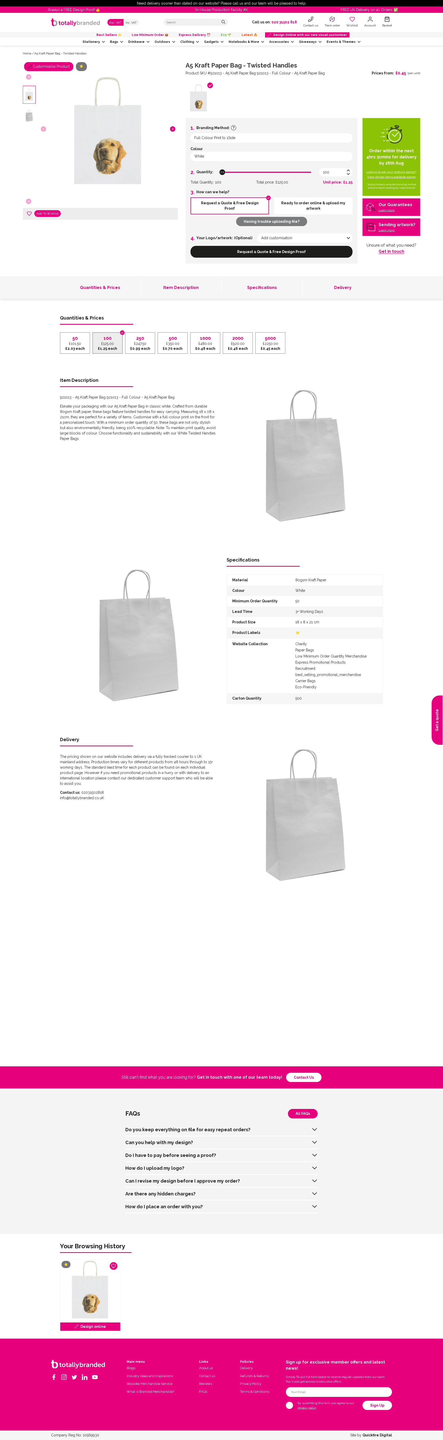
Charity (301, 644)
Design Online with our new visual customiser (310, 35)
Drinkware (136, 42)
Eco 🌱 (226, 35)
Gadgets (211, 42)
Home (27, 53)
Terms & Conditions (254, 1392)
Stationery (91, 42)
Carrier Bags (305, 681)
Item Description (181, 287)
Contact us (304, 1077)
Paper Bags (304, 650)
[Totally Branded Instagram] (64, 1377)
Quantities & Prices (100, 287)
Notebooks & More (244, 42)
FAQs (203, 1392)
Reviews (205, 1384)
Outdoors (162, 42)
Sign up (377, 1405)
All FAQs (303, 1114)
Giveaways (308, 42)
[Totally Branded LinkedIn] (84, 1377)
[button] (172, 129)
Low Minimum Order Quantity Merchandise (331, 656)
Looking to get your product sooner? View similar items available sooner (391, 174)
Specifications (262, 287)
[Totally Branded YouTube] (95, 1377)
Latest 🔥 (249, 35)
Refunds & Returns (254, 1376)
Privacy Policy (250, 1384)
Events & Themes (341, 42)
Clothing (187, 42)
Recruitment (305, 668)
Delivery (342, 287)
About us (206, 1368)
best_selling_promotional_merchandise (328, 675)
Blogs (131, 1368)
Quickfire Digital (377, 1435)
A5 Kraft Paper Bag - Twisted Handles (60, 53)
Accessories (279, 42)
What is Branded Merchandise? (150, 1392)
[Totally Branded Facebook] (54, 1377)
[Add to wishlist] (29, 213)
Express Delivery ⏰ (194, 35)
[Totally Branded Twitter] (74, 1377)
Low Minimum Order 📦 (150, 35)
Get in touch (391, 251)
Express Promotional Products (320, 662)
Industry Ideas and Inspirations (150, 1376)
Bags (114, 42)
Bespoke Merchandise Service (149, 1384)
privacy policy (306, 1407)
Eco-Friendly (306, 687)
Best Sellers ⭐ (109, 35)
